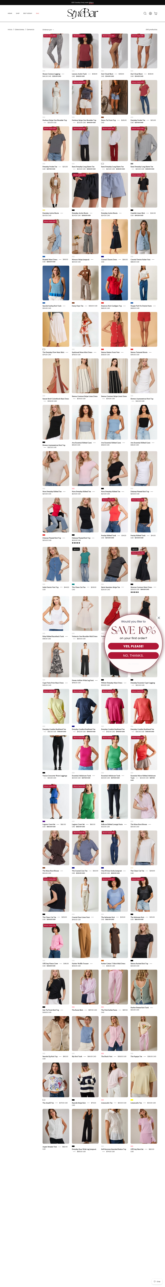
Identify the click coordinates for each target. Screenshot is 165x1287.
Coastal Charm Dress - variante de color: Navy (102, 256)
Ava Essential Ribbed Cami (82, 443)
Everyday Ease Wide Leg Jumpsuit (84, 1149)
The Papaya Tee (136, 1056)
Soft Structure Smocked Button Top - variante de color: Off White (102, 1146)
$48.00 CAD (47, 685)
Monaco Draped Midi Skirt (111, 1242)
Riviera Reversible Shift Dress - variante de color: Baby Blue (132, 1239)
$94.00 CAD (76, 262)
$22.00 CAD (140, 685)
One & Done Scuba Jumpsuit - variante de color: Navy (102, 867)
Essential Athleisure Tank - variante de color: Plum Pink (73, 772)
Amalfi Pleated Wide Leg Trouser (84, 1242)
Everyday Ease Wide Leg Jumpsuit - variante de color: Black (73, 1146)
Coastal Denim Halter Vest (140, 259)
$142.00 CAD (52, 401)
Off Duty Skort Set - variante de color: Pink (132, 1146)
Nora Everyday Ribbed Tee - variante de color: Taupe (44, 488)
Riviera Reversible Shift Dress (141, 1242)
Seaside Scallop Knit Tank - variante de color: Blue (44, 303)
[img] (76, 543)
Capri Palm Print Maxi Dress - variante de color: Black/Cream (44, 680)
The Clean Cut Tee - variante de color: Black (44, 914)
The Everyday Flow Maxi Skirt (53, 352)
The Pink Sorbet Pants (109, 1010)
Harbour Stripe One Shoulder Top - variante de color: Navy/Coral (73, 117)
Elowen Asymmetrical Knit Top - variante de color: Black (44, 442)
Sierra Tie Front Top (108, 120)
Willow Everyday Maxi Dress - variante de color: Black (102, 680)
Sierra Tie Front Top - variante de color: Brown (102, 117)
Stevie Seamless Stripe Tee (110, 587)
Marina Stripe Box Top (109, 1196)
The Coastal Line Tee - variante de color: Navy (73, 867)
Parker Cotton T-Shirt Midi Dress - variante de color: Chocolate (102, 960)
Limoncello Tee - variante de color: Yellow (132, 1100)
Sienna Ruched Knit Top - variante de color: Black (132, 960)
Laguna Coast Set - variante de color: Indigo (44, 821)
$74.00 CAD (47, 355)
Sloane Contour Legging (51, 74)
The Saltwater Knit (108, 917)
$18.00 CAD (76, 445)
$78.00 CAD (76, 355)
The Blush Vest (106, 1056)
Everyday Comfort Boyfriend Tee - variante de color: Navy (73, 726)
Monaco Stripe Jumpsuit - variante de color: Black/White (73, 256)
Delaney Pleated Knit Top (140, 491)
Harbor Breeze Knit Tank (140, 1007)
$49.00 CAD (135, 355)
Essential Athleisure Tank (81, 776)
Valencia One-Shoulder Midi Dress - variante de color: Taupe (73, 633)
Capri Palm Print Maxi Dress (53, 683)
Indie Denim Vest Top (51, 587)
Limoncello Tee (106, 1103)
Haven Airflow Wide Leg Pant (83, 680)
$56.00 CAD (105, 355)
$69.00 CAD (105, 308)
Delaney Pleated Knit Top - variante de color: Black (73, 535)
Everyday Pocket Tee (138, 120)
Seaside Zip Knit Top (50, 1056)
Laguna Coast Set (49, 824)
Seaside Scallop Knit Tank (52, 306)
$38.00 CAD (47, 1012)
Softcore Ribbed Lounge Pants (112, 824)
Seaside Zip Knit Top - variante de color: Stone (44, 1053)
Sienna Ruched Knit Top (139, 963)
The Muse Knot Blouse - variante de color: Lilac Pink (132, 821)
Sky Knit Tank (77, 1056)
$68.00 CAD (135, 262)
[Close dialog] (158, 617)
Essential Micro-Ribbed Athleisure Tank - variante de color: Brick (132, 772)
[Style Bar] (82, 13)
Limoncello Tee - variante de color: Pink (102, 1100)
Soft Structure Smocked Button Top (113, 1149)
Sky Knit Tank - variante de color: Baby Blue (73, 1053)
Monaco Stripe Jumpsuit (80, 259)
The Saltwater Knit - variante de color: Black (132, 914)
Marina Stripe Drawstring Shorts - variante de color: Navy (73, 1192)
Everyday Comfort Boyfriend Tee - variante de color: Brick (132, 726)
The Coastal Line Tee (79, 871)
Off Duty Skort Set (137, 1149)
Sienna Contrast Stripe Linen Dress (85, 396)
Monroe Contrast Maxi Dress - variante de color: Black (132, 584)
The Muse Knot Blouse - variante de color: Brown (44, 867)
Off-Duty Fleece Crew (50, 963)
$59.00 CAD (76, 966)
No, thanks (133, 663)
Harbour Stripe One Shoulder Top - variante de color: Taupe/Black (44, 117)
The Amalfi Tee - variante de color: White (44, 1100)
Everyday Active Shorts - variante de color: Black (73, 210)
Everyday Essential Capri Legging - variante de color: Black (132, 680)
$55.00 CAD (105, 827)
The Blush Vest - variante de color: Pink (102, 1053)
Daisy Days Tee (77, 306)
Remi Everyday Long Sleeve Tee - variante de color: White (102, 163)
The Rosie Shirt (77, 1010)
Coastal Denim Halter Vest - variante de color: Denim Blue (132, 256)
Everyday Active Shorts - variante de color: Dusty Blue (102, 210)
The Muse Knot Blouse (139, 824)
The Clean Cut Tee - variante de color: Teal (73, 584)
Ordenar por (47, 30)
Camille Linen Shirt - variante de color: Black (132, 210)
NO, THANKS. (133, 655)
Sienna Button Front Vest (110, 352)
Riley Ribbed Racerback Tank (53, 636)
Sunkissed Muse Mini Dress (82, 352)
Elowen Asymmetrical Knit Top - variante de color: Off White (132, 395)
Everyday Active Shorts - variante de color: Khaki (44, 210)
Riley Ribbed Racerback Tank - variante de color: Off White (44, 633)
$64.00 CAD (81, 639)
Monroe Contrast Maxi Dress (141, 587)
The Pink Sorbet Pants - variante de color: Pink (102, 1007)
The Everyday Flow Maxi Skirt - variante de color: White (44, 349)
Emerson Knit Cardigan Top (111, 306)
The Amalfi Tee (48, 1103)
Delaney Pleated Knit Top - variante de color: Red (44, 535)
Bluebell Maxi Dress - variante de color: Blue (44, 256)
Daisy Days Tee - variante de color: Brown (73, 303)
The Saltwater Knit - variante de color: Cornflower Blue (102, 914)
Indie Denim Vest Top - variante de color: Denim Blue (44, 584)
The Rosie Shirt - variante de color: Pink (73, 1007)
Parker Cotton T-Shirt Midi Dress (113, 963)
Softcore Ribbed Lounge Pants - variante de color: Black (102, 821)
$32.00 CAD (140, 401)
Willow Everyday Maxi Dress (111, 683)
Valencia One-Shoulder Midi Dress (84, 636)
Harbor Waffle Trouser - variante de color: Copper (73, 960)
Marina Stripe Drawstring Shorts (84, 1196)
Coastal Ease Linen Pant (81, 917)
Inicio (10, 29)
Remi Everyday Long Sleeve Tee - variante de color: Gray (132, 163)
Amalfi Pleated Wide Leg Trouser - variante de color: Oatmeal (73, 1239)
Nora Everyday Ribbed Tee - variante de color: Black (102, 488)
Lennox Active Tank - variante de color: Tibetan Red (73, 71)
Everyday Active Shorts (51, 213)
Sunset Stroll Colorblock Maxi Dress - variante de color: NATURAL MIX (44, 395)
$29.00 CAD (135, 494)
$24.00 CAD (47, 215)
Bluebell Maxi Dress (50, 259)
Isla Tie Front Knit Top (51, 1010)
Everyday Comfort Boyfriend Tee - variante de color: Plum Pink (102, 726)
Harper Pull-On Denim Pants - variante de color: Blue (132, 303)
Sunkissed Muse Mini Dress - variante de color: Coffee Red (73, 349)
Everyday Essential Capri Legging (143, 683)
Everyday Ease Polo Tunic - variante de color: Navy (132, 1192)
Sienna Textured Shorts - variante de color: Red (132, 349)
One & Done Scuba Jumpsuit (111, 871)
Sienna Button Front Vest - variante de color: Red (102, 349)
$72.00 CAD (81, 1244)
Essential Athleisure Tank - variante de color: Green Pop (102, 772)
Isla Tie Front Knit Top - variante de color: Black (44, 1007)
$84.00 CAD (105, 1244)
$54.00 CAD (47, 308)
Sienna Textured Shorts (139, 352)
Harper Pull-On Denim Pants (141, 306)
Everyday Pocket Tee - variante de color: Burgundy (132, 117)
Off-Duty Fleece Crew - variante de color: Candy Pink (44, 960)
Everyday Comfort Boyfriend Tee (54, 729)
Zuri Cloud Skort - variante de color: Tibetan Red (102, 71)
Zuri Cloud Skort (107, 74)
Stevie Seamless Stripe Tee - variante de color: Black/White (102, 584)
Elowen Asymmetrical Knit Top (142, 399)
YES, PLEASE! (133, 646)
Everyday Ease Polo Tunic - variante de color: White (44, 1239)
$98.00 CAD (135, 308)
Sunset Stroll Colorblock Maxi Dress (56, 399)
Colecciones (19, 29)
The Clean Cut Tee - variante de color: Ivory (132, 867)
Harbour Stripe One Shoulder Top (55, 120)
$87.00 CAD (92, 1010)
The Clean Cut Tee (78, 587)
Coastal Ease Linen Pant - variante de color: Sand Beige (73, 914)
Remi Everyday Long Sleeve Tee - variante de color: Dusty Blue (73, 163)
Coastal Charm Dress (109, 259)
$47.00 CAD (63, 1103)
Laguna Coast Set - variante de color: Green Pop (73, 821)
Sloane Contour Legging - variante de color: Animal (44, 71)
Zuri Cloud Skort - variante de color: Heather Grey (132, 71)
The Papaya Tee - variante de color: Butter (132, 1053)
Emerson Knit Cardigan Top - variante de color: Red (102, 303)
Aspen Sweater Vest (50, 1147)
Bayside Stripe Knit (79, 1103)
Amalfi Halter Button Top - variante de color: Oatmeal (44, 1192)
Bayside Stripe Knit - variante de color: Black (73, 1100)
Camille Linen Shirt (138, 213)
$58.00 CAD (93, 306)
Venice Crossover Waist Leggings (55, 776)
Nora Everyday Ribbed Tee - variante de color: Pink (73, 488)
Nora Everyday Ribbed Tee (52, 491)
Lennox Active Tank (79, 74)
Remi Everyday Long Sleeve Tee (83, 167)
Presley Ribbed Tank (108, 535)
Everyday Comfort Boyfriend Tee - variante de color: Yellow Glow (44, 726)
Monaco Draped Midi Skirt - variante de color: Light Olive (102, 1239)
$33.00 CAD (52, 122)
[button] (37, 13)
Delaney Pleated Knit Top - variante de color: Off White (132, 488)
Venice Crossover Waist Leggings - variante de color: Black (44, 772)
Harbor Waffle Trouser (80, 963)
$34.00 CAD (135, 966)
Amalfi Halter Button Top (52, 1196)
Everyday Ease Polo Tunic (140, 1196)
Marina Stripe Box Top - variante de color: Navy (102, 1192)
